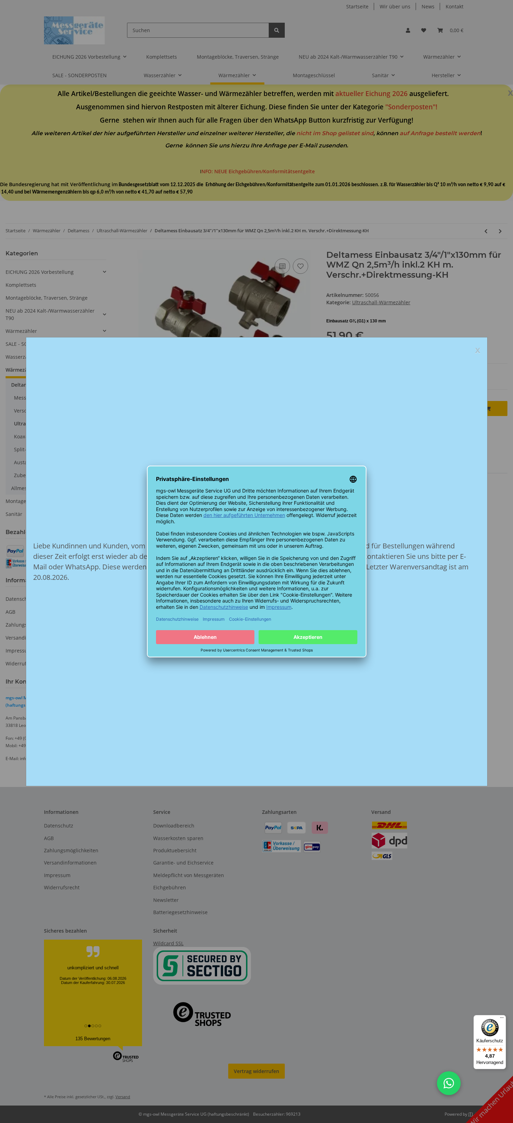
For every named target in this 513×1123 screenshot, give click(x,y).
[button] (449, 1083)
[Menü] (502, 1019)
